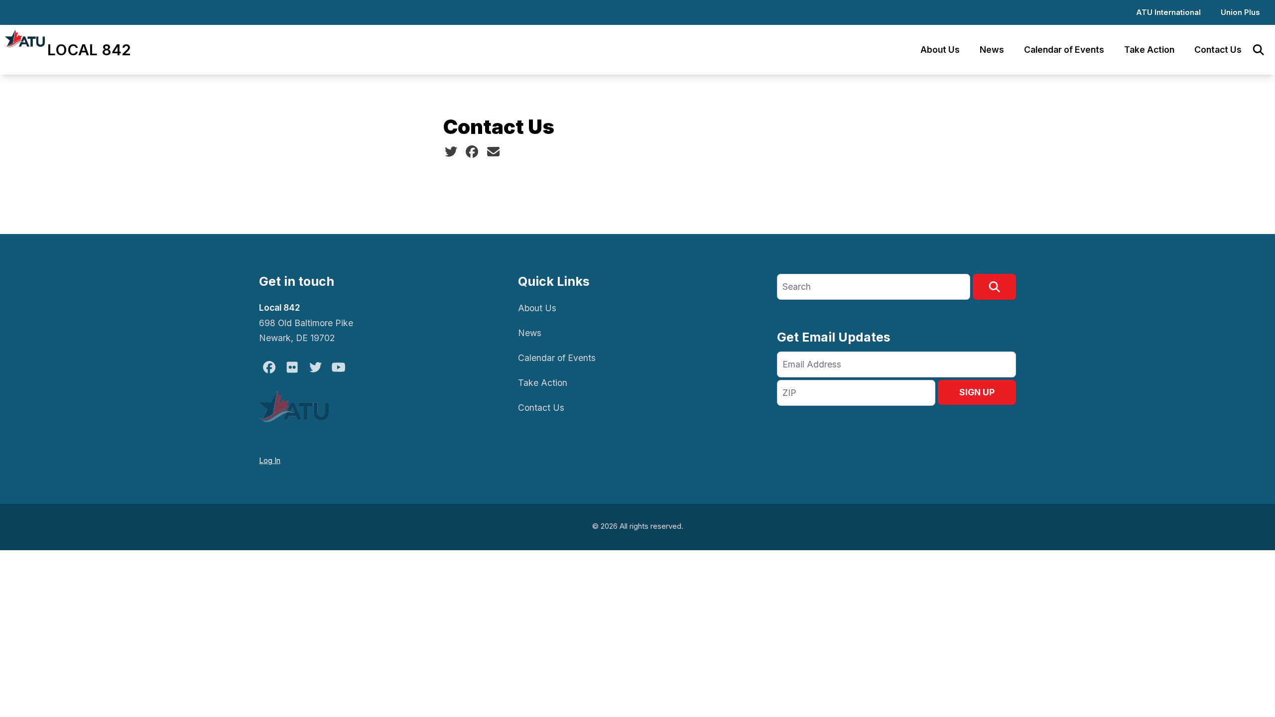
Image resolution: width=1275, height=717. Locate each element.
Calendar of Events (1064, 49)
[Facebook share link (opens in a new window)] (472, 151)
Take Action (1149, 49)
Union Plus (1240, 12)
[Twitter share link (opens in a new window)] (451, 151)
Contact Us (1218, 49)
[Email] (493, 151)
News (992, 49)
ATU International (1168, 12)
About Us (940, 49)
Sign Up (977, 392)
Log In (269, 460)
